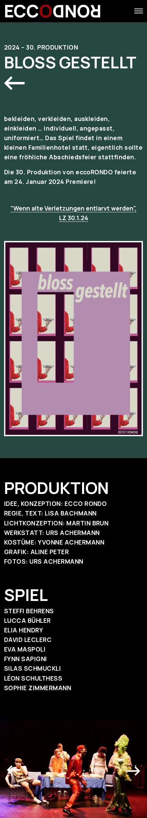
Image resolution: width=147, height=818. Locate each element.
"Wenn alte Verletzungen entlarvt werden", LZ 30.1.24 (73, 213)
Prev (14, 769)
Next (133, 769)
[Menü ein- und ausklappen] (138, 11)
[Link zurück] (14, 83)
